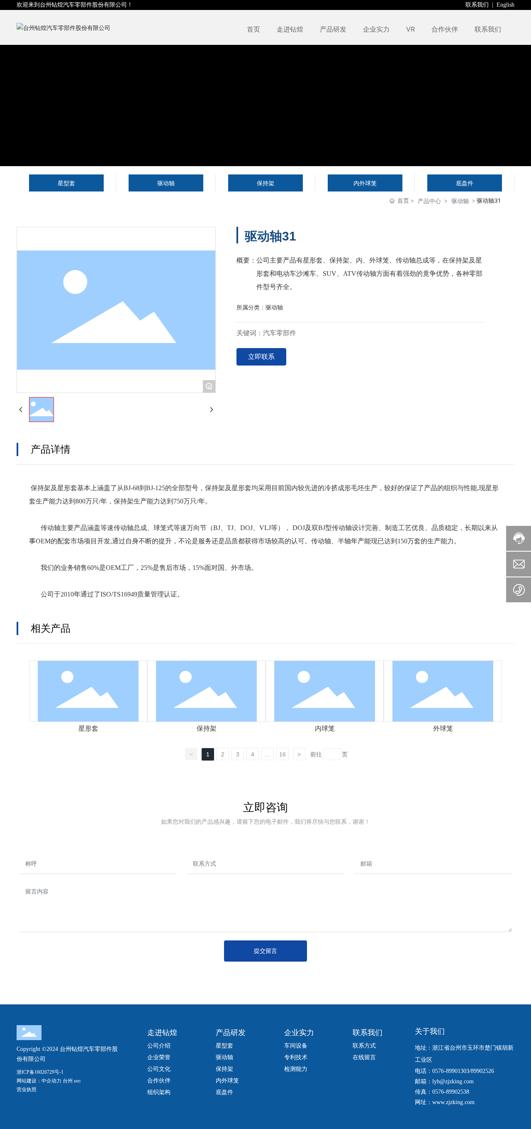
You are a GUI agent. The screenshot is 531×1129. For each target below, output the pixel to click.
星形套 (88, 728)
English (505, 5)
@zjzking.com (457, 1081)
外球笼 (443, 728)
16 (282, 754)
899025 (479, 1071)
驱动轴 (460, 200)
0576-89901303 (450, 1071)
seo (77, 1081)
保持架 (207, 728)
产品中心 (429, 200)
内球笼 (325, 728)
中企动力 (51, 1081)
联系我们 (477, 5)
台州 (68, 1081)
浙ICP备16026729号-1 (40, 1072)
